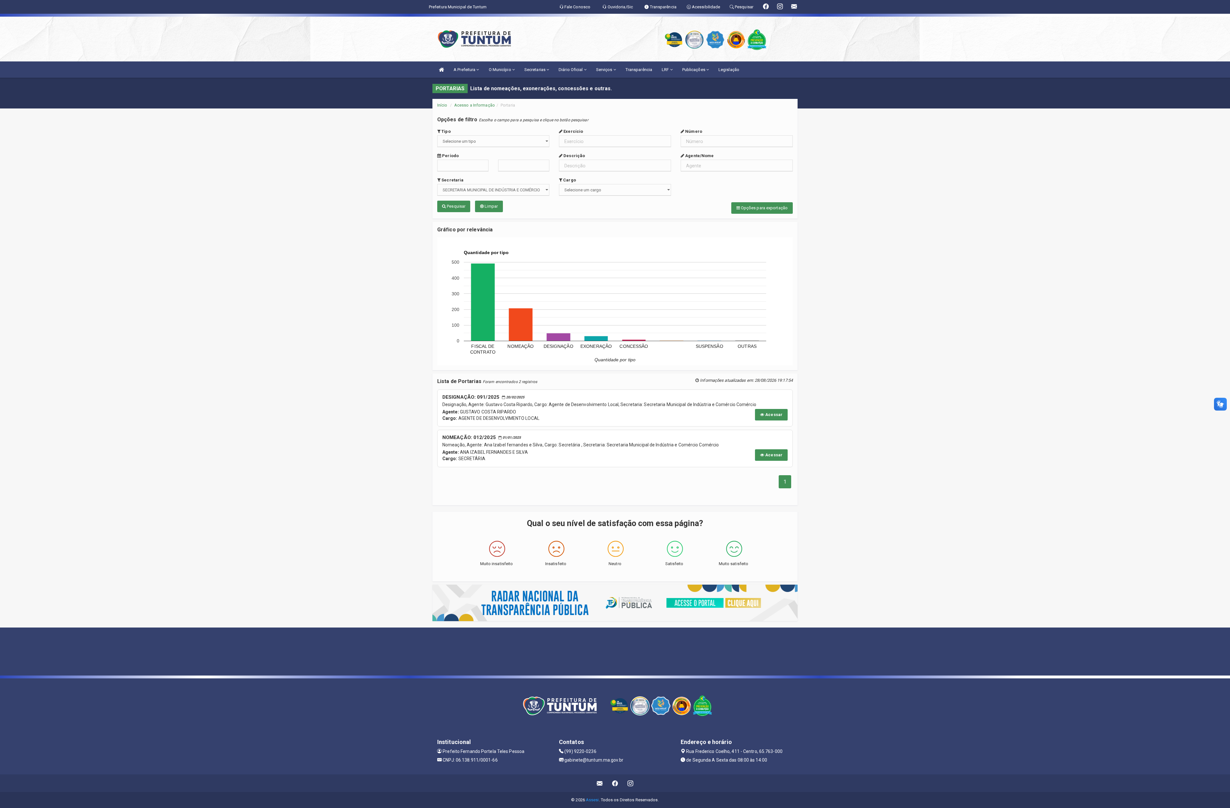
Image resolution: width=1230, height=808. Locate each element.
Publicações (694, 69)
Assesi (592, 799)
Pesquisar (455, 206)
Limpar (491, 206)
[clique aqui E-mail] (599, 783)
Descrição (573, 155)
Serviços (604, 69)
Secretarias (535, 69)
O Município (500, 69)
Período (450, 155)
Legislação (728, 69)
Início (442, 105)
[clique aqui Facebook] (615, 783)
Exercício (572, 131)
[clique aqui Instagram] (630, 783)
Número (693, 131)
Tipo (445, 131)
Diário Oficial (571, 69)
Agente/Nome (699, 155)
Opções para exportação (764, 207)
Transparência (639, 69)
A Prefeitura (465, 69)
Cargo (569, 180)
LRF (666, 69)
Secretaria (451, 180)
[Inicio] (441, 69)
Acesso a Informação (474, 105)
